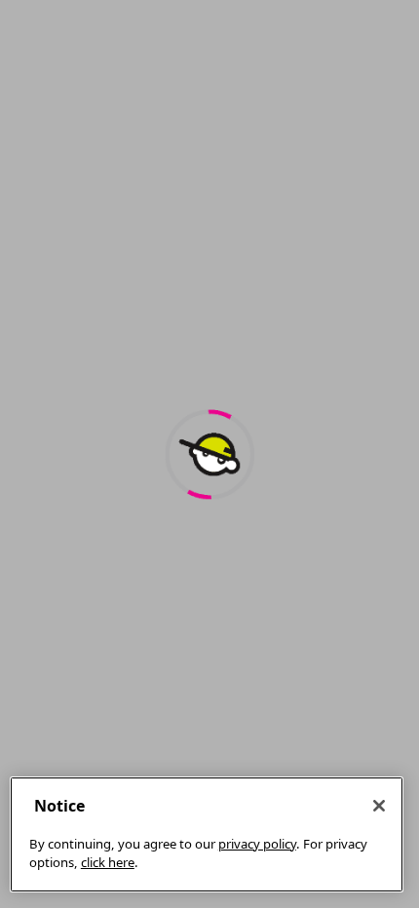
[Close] (379, 805)
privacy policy (257, 843)
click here (107, 862)
